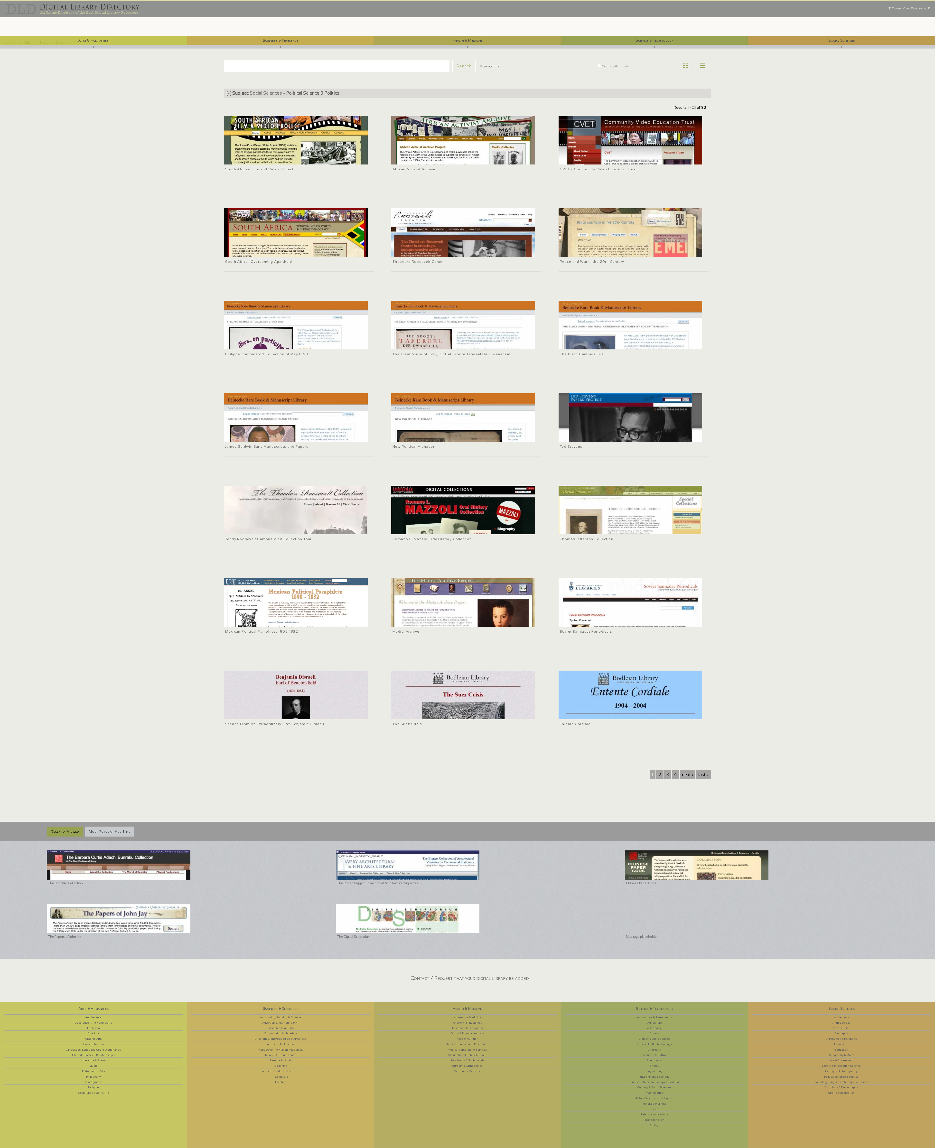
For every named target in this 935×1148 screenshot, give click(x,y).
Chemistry (654, 1049)
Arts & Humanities (93, 40)
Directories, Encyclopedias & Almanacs (280, 1038)
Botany (654, 1033)
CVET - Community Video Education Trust (598, 169)
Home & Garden (93, 1044)
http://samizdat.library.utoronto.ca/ (585, 622)
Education (841, 1049)
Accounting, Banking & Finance (280, 1017)
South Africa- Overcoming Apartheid (258, 262)
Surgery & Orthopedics (467, 1065)
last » (703, 774)
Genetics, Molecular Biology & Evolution (654, 1082)
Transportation (654, 1119)
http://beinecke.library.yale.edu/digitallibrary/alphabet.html (434, 437)
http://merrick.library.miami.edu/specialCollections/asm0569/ (604, 530)
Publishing (280, 1065)
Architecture (93, 1017)
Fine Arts (93, 1033)
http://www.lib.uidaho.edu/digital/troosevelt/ (258, 530)
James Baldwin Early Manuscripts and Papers (267, 446)
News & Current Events (280, 1055)
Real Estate (280, 1076)
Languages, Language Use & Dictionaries (93, 1049)
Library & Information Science (841, 1065)
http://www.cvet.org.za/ (577, 160)
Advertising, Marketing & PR (280, 1022)
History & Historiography (841, 1071)
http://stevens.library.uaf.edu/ (582, 437)
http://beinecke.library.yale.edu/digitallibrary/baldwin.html (266, 437)
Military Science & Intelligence (654, 1098)
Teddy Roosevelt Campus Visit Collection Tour (268, 539)
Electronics (654, 1060)
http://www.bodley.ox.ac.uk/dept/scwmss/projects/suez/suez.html (441, 715)
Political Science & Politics (841, 1076)
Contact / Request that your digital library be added (470, 978)
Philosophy (93, 1076)
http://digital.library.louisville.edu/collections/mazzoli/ (432, 530)
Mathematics (654, 1092)
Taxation (280, 1082)
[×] (228, 93)
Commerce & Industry (280, 1028)
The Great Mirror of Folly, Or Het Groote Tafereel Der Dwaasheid (451, 354)
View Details (251, 153)
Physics (654, 1109)
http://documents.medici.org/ (414, 622)
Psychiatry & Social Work (467, 1060)
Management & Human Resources (280, 1049)
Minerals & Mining (654, 1103)
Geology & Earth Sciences (654, 1087)
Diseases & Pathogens (467, 1028)
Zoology (654, 1125)
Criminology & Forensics (841, 1038)
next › (687, 774)
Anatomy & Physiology (467, 1022)
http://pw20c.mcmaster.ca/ (580, 252)
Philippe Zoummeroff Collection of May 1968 (266, 354)
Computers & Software (654, 1055)
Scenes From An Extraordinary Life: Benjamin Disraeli (274, 724)
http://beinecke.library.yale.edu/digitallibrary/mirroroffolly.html (437, 345)
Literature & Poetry (93, 1060)
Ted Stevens (571, 446)
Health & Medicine (467, 40)
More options (489, 66)
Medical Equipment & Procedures (467, 1044)
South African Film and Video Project (259, 169)
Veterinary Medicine (467, 1071)
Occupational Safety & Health (467, 1055)
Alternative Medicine (467, 1017)
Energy (654, 1065)
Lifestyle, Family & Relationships (93, 1055)
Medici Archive (406, 631)
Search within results (615, 66)
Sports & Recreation (841, 1092)
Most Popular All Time (109, 831)
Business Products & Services (280, 1071)
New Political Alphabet (413, 446)
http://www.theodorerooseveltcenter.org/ (422, 252)
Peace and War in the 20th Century (592, 262)
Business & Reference (280, 40)
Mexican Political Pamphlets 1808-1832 (261, 631)
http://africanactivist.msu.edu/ (415, 160)
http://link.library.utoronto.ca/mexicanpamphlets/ (261, 622)
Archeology (841, 1017)
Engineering (654, 1071)
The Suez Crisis (407, 724)
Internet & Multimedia (280, 1044)
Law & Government (841, 1060)
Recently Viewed (65, 831)
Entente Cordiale (575, 724)
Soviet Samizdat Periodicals (586, 631)
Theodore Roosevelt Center (418, 262)
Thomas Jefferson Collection (586, 539)
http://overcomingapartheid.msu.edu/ (253, 252)
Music (93, 1065)
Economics (841, 1044)
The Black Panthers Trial (582, 354)
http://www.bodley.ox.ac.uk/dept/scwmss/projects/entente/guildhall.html (612, 715)
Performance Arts (93, 1071)
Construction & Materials (280, 1033)
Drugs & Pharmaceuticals (467, 1033)
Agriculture (654, 1022)
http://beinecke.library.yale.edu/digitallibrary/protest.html (266, 345)
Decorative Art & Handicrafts (93, 1022)
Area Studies (841, 1028)
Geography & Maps (841, 1055)
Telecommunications (654, 1114)
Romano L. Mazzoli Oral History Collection (432, 539)
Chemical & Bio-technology (654, 1044)
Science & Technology (654, 40)
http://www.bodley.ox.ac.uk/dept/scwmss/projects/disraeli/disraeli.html (277, 715)
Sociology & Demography (841, 1087)
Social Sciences (841, 40)
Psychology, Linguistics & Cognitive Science (841, 1082)
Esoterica (93, 1028)
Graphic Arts (93, 1038)
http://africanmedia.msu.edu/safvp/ (252, 160)
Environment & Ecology (654, 1076)
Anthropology (841, 1022)
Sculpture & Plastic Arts (93, 1092)
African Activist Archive (414, 169)
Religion (93, 1087)
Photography (93, 1082)
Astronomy (654, 1028)
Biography (841, 1033)
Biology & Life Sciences (654, 1038)
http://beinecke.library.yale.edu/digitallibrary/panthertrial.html (603, 345)
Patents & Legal (280, 1060)
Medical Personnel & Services (467, 1049)
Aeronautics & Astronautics (654, 1017)
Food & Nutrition (467, 1038)
